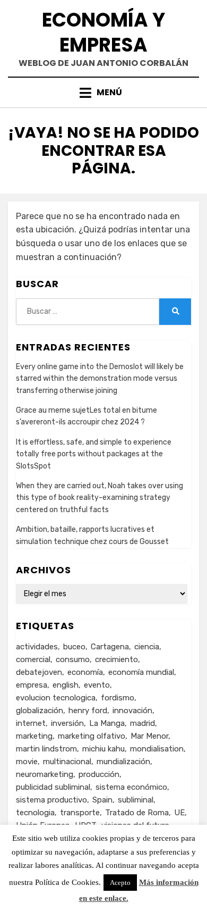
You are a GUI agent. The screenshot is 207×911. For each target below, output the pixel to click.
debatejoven (39, 672)
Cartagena (110, 646)
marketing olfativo (91, 736)
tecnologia (35, 812)
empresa (31, 685)
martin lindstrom (46, 749)
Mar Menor (149, 736)
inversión (67, 723)
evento (97, 685)
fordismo (117, 698)
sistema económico (131, 787)
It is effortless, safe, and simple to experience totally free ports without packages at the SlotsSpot (93, 454)
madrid (142, 723)
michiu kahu (103, 749)
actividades (37, 646)
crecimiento (116, 659)
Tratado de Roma (137, 812)
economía (85, 672)
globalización (39, 710)
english (66, 685)
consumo (73, 659)
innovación (132, 710)
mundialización (123, 761)
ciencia (146, 646)
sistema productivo (51, 800)
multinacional (67, 761)
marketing (34, 736)
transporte (80, 812)
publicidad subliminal (53, 787)
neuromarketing (44, 774)
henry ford (87, 710)
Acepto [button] (120, 883)
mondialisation (157, 749)
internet (31, 723)
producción (99, 774)
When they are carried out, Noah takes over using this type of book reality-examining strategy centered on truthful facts (99, 497)
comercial (33, 659)
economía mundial (141, 672)
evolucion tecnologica (56, 698)
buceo (74, 646)
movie (27, 761)
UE (179, 812)
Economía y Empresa (103, 32)
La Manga (107, 723)
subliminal (135, 800)
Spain (102, 800)
